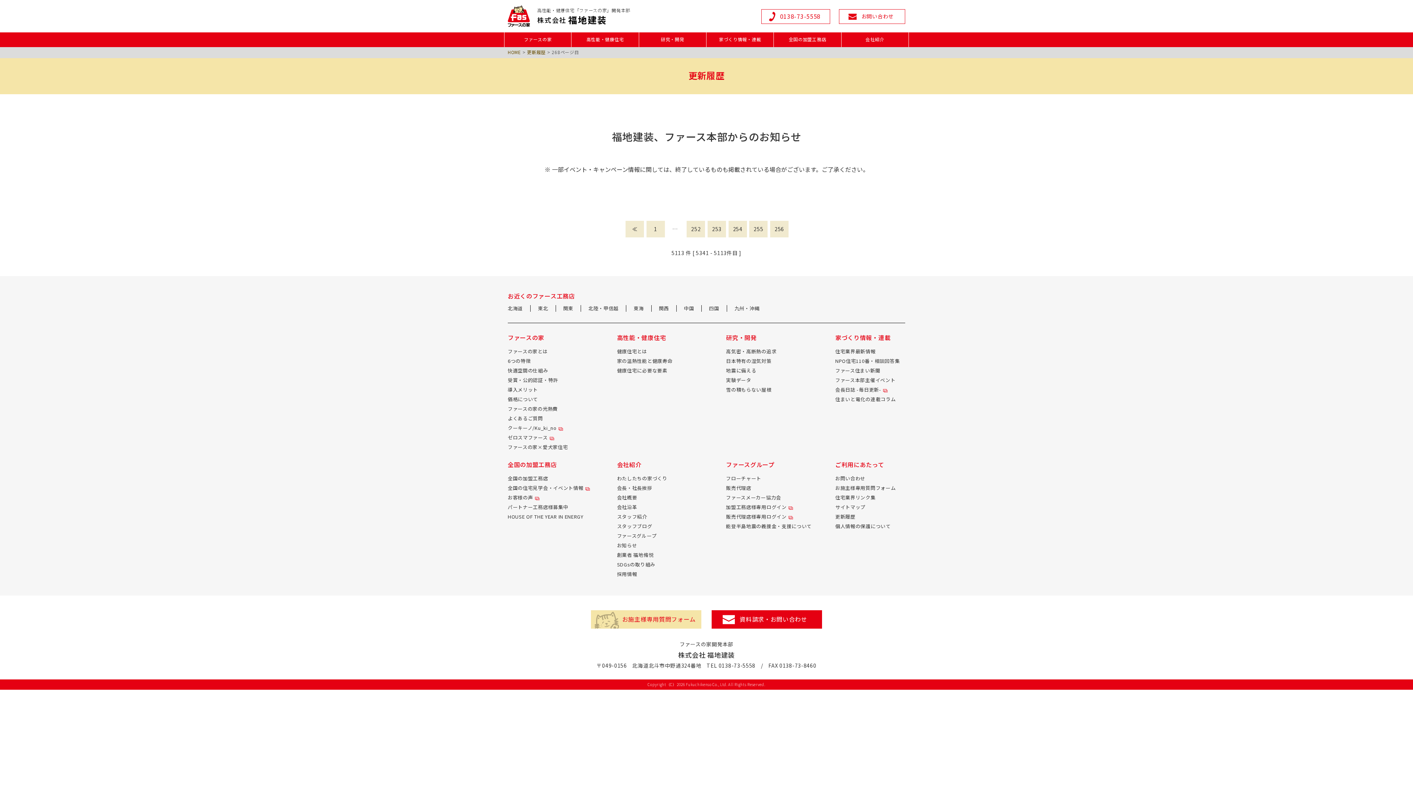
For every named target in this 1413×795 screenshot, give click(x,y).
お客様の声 (520, 497)
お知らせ (627, 545)
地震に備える (741, 370)
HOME (514, 52)
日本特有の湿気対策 (748, 360)
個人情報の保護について (863, 526)
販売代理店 (738, 487)
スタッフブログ (634, 526)
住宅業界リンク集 (855, 497)
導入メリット (523, 389)
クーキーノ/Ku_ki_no (532, 427)
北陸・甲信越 (603, 308)
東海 (639, 308)
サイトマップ (850, 507)
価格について (523, 399)
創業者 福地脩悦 (635, 554)
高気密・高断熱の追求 (751, 351)
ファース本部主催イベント (865, 380)
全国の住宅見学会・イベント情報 (546, 487)
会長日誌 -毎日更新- (858, 389)
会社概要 (627, 497)
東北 (543, 308)
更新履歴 (536, 52)
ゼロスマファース (528, 437)
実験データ (738, 380)
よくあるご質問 (525, 418)
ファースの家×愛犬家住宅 (538, 447)
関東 (568, 308)
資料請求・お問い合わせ (773, 619)
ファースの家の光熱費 (533, 408)
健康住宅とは (632, 351)
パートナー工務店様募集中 (538, 507)
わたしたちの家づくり (642, 478)
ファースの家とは (528, 351)
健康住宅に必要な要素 (642, 370)
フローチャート (743, 478)
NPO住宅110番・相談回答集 (867, 360)
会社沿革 (627, 507)
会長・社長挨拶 (634, 487)
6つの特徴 (519, 360)
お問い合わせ (850, 478)
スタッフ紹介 (632, 516)
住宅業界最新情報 (855, 351)
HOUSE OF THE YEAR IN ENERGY (546, 516)
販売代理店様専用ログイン (756, 516)
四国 (714, 308)
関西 (664, 308)
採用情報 (627, 573)
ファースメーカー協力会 (753, 497)
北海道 (515, 308)
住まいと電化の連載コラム (865, 399)
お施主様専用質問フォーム (865, 487)
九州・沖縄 (747, 308)
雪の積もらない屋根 (748, 389)
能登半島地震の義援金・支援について (769, 526)
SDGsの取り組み (636, 564)
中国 (689, 308)
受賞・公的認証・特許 (533, 380)
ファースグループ (637, 535)
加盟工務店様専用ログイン (756, 507)
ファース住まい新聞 (857, 370)
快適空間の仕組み (528, 370)
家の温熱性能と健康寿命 (645, 360)
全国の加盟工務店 (528, 478)
